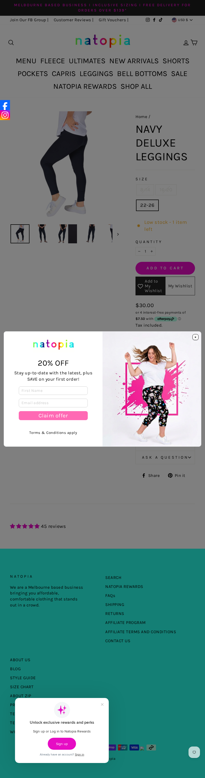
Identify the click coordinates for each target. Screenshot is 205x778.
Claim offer (53, 415)
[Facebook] (5, 105)
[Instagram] (5, 115)
